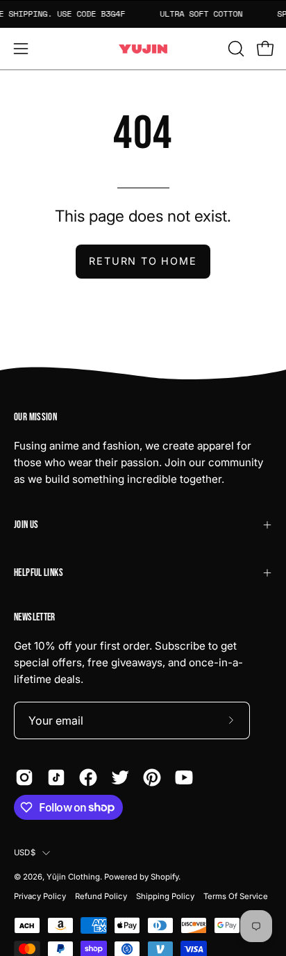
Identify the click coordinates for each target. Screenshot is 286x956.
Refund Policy (101, 896)
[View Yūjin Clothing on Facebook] (88, 777)
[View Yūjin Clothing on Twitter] (120, 777)
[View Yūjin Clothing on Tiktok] (56, 777)
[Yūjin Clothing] (143, 48)
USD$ (24, 852)
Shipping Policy (165, 896)
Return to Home (142, 261)
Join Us (26, 524)
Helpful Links (38, 572)
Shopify (164, 877)
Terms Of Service (235, 896)
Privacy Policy (40, 896)
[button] (234, 48)
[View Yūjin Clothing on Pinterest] (152, 777)
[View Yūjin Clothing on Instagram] (24, 777)
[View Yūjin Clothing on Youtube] (184, 777)
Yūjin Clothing (73, 877)
